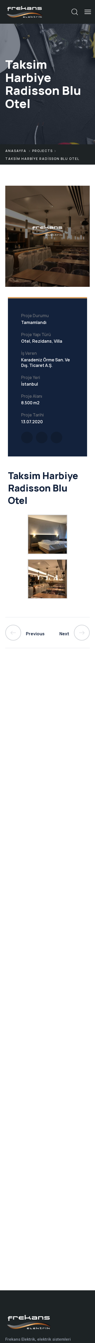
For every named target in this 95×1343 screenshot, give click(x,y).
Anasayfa (15, 151)
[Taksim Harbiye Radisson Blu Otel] (27, 437)
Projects (42, 151)
